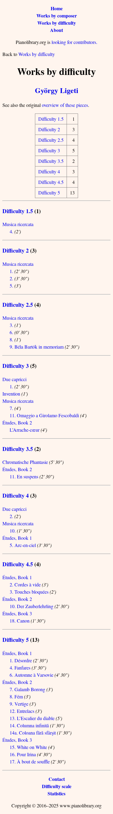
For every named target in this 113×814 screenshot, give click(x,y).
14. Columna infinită (29, 725)
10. (13, 530)
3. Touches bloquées (29, 592)
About (56, 29)
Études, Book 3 (17, 613)
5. (11, 285)
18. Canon (20, 620)
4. (11, 231)
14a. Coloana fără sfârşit (33, 732)
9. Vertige (19, 704)
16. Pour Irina (23, 754)
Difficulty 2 (49, 129)
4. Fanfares (20, 667)
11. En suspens (24, 476)
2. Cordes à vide (25, 584)
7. (11, 408)
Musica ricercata (17, 224)
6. (11, 332)
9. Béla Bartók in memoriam (37, 346)
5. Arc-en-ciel (23, 545)
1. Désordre (21, 660)
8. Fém (16, 696)
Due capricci (14, 379)
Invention (11, 393)
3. (11, 325)
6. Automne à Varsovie (31, 675)
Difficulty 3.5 (51, 161)
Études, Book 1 (17, 538)
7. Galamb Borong (27, 689)
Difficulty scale (56, 786)
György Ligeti (56, 90)
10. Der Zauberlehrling (31, 606)
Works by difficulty (56, 22)
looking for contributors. (74, 42)
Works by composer (56, 15)
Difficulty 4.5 (51, 182)
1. (11, 271)
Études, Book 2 (17, 422)
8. (11, 339)
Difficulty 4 (49, 171)
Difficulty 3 (49, 150)
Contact (57, 778)
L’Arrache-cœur (24, 430)
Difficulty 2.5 (51, 140)
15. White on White (28, 747)
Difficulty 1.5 (51, 119)
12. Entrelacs (22, 711)
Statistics (56, 793)
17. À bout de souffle (30, 761)
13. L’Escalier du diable (32, 718)
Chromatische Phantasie (25, 462)
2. (11, 278)
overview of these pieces (65, 105)
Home (57, 8)
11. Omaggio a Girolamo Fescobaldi (44, 415)
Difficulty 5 (49, 192)
